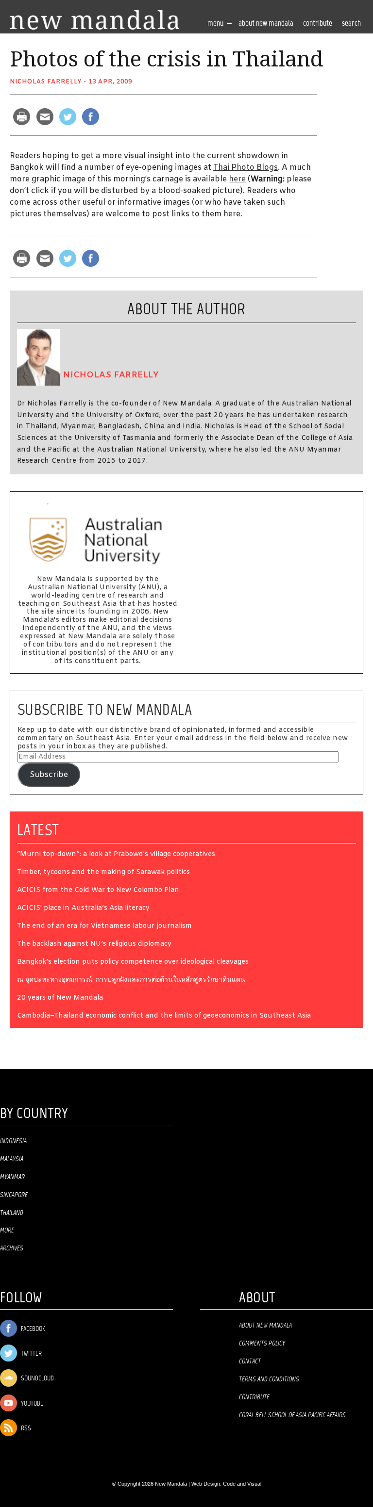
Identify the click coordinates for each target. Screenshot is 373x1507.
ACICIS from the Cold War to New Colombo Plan (98, 891)
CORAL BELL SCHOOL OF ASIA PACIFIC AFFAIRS (292, 1415)
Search (351, 23)
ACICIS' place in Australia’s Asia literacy (83, 909)
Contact (250, 1361)
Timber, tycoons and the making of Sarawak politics (103, 873)
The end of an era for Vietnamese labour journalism (104, 927)
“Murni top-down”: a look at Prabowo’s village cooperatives (116, 855)
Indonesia (13, 1141)
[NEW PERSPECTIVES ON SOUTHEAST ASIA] (94, 20)
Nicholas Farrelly (46, 82)
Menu (216, 23)
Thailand (11, 1213)
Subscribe (49, 775)
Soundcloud (36, 1378)
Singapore (14, 1195)
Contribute (254, 1397)
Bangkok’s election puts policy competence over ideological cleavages (133, 962)
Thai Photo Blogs (245, 167)
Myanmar (12, 1177)
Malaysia (11, 1159)
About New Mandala (265, 23)
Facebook (32, 1329)
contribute (317, 23)
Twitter (30, 1354)
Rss (25, 1428)
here (237, 179)
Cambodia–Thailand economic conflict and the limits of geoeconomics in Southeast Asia (164, 1016)
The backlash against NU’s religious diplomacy (94, 944)
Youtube (31, 1404)
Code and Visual (242, 1484)
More (7, 1230)
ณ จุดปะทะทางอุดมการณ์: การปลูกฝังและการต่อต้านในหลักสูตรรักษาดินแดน (131, 980)
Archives (11, 1248)
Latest (38, 830)
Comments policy (262, 1343)
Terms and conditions (269, 1379)
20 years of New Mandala (60, 998)
